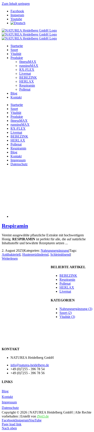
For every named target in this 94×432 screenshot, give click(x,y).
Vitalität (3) (67, 317)
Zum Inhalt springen (16, 3)
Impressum (9, 402)
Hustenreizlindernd (35, 254)
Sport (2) (65, 313)
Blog (5, 391)
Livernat (65, 291)
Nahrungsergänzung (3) (75, 309)
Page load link (11, 424)
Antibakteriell (11, 254)
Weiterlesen (10, 258)
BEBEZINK (68, 275)
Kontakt (7, 397)
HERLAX (66, 287)
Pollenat (65, 283)
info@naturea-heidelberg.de (29, 365)
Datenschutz (10, 408)
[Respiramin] (45, 216)
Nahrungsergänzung (55, 250)
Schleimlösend (60, 254)
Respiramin (15, 226)
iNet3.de (43, 416)
